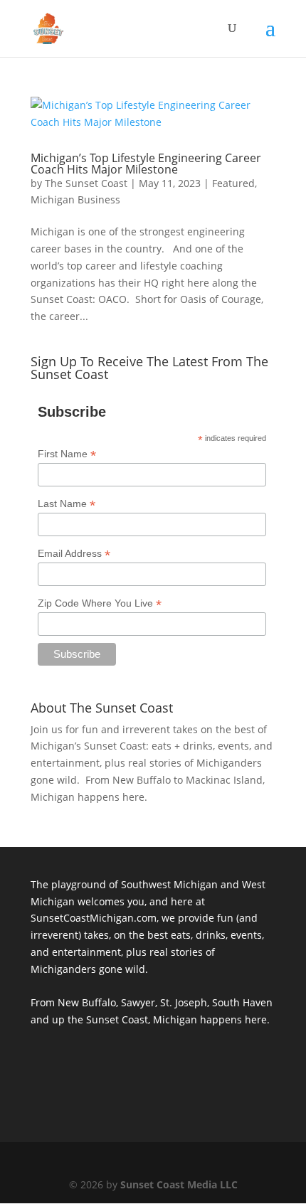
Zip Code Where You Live (100, 603)
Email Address (74, 553)
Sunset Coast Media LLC (179, 1184)
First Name (67, 454)
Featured (233, 183)
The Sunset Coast (86, 183)
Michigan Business (75, 199)
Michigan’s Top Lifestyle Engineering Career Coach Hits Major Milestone (146, 163)
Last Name (66, 504)
